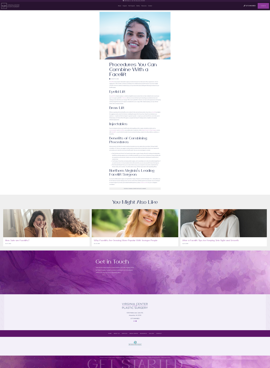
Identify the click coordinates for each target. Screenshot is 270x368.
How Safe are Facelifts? (17, 240)
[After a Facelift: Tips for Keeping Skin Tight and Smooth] (223, 223)
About (119, 5)
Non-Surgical (131, 5)
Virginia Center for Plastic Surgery (149, 130)
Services (124, 333)
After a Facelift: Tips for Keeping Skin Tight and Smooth (210, 240)
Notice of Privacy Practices (154, 357)
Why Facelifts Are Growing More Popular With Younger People (125, 240)
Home (110, 333)
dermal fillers (122, 130)
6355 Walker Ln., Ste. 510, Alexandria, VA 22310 (134, 0)
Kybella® (114, 132)
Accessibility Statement (131, 357)
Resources (144, 5)
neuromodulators (113, 130)
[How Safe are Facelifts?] (46, 223)
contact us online (144, 182)
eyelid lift (113, 96)
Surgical (125, 5)
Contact (150, 5)
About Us (117, 333)
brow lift (153, 112)
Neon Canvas (167, 357)
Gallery (138, 5)
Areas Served (134, 333)
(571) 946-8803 (251, 6)
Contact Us (263, 5)
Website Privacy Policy (142, 357)
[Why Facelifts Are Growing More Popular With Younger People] (135, 223)
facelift (111, 81)
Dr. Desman (123, 97)
